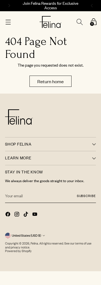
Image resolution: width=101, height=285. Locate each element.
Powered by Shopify (18, 251)
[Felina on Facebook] (8, 214)
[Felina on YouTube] (35, 214)
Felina (34, 243)
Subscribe (86, 196)
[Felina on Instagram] (17, 214)
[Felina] (51, 22)
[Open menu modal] (8, 22)
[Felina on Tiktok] (26, 214)
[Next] (92, 5)
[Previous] (8, 5)
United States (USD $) (26, 235)
